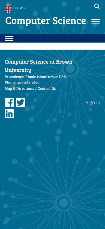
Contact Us (47, 88)
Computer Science (45, 20)
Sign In (93, 102)
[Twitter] (20, 105)
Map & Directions (19, 88)
